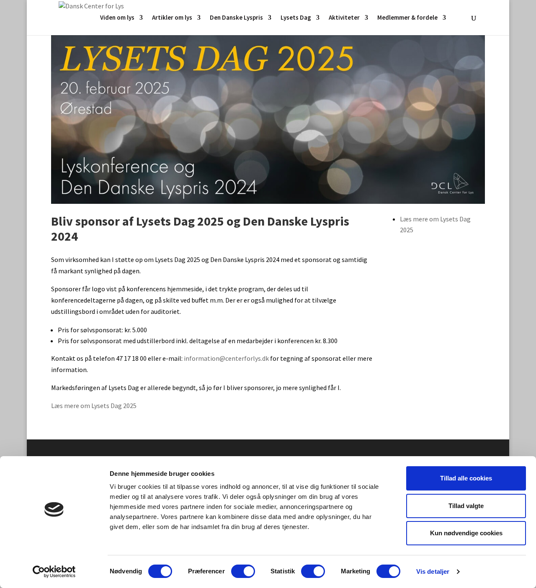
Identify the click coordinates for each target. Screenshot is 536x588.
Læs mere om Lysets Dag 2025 (94, 405)
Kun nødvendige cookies (466, 533)
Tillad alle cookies (466, 478)
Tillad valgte (466, 505)
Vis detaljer (432, 571)
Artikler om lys (172, 18)
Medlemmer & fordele (407, 18)
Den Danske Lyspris (236, 18)
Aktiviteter (344, 18)
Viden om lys (117, 18)
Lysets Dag (296, 18)
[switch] (243, 571)
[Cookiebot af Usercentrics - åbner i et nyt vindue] (54, 571)
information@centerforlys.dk (226, 358)
